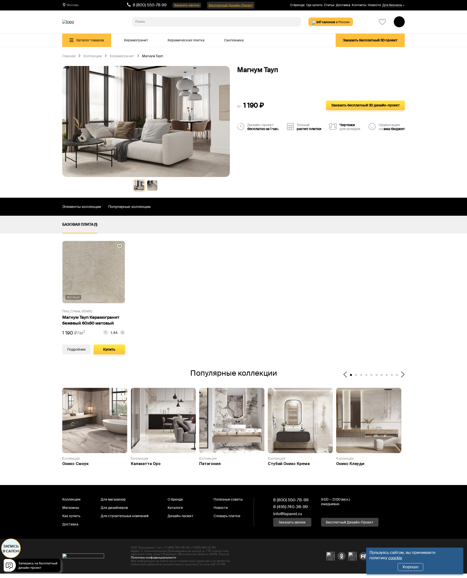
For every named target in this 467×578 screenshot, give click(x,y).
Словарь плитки (227, 516)
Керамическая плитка (186, 40)
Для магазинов (113, 499)
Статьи (329, 5)
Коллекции (92, 56)
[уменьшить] (105, 332)
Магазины (70, 507)
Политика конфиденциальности (153, 557)
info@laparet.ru (287, 513)
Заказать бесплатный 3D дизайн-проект (365, 105)
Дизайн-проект (180, 516)
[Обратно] (345, 375)
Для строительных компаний (125, 516)
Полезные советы (228, 499)
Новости (374, 5)
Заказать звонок (186, 5)
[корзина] (399, 21)
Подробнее (76, 349)
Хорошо (410, 566)
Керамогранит (136, 40)
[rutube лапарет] (363, 556)
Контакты (359, 5)
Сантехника (234, 40)
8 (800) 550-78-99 (150, 5)
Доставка (343, 5)
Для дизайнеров (114, 507)
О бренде (297, 5)
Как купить (71, 516)
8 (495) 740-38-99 (290, 506)
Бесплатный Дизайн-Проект (231, 5)
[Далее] (403, 375)
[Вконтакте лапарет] (330, 556)
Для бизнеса (392, 5)
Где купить (314, 5)
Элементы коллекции (81, 206)
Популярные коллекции (129, 206)
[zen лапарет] (352, 556)
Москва (72, 5)
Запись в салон (11, 549)
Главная (69, 56)
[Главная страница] (68, 22)
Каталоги (175, 507)
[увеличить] (122, 332)
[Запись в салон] (33, 566)
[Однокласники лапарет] (341, 556)
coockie (395, 557)
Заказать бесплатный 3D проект (370, 40)
